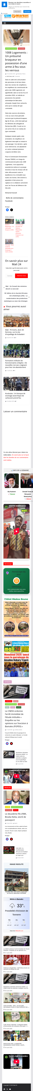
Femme (7, 707)
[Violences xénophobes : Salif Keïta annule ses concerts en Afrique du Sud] (16, 960)
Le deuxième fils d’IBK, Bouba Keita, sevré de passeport (16, 816)
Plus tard (18, 11)
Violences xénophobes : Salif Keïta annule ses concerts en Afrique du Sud (16, 968)
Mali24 (15, 823)
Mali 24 (15, 1085)
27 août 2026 (8, 952)
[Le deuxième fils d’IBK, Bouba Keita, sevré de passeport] (16, 797)
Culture (16, 701)
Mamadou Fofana (21, 73)
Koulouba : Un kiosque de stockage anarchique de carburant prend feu (15, 395)
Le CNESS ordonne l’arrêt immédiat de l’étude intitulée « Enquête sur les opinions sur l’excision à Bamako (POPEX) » (16, 719)
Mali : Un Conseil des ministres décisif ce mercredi (16, 287)
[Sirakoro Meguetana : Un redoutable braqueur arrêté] (9, 221)
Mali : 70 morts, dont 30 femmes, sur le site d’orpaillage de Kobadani (14, 332)
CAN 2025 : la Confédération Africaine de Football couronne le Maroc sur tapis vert (22, 851)
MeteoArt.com (19, 930)
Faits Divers (21, 48)
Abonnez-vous (21, 275)
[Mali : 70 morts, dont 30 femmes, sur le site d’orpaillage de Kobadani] (16, 314)
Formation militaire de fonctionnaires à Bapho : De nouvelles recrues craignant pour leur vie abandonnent (16, 363)
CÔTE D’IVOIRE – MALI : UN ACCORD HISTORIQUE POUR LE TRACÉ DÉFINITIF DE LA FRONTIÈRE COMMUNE (16, 1006)
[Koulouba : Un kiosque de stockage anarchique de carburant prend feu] (16, 378)
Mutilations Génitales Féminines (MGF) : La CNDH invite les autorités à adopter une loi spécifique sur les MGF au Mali (22, 757)
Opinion (13, 707)
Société (19, 707)
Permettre (27, 11)
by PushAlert (5, 13)
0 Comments (17, 76)
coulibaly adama (18, 729)
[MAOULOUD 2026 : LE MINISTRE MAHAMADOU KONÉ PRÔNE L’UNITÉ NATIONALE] (16, 1036)
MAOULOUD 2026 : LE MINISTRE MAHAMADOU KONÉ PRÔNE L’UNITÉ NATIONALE (13, 1044)
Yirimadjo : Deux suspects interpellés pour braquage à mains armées (9, 248)
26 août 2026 (8, 990)
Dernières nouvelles (11, 48)
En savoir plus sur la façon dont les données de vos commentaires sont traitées (16, 457)
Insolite (16, 810)
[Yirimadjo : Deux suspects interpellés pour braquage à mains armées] (9, 241)
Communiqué (9, 701)
